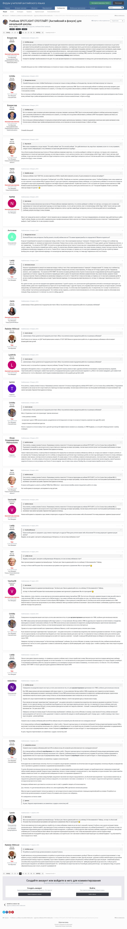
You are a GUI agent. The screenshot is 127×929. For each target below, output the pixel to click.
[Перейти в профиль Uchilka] (5, 22)
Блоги (12, 11)
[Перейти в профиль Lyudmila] (12, 365)
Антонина (12, 230)
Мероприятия (47, 8)
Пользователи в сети (53, 11)
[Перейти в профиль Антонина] (12, 237)
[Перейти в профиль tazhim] (12, 388)
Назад (8, 32)
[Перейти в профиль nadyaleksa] (12, 687)
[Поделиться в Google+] (9, 912)
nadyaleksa (12, 681)
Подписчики (115, 20)
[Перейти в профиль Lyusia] (12, 819)
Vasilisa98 (12, 500)
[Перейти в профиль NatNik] (12, 203)
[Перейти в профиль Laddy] (12, 271)
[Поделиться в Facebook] (6, 912)
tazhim (12, 382)
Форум (5, 11)
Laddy (12, 260)
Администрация (39, 11)
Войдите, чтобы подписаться (101, 20)
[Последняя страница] (42, 32)
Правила (29, 11)
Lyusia (12, 813)
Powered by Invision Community (63, 926)
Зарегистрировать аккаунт (35, 894)
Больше (92, 8)
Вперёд (38, 32)
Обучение (34, 8)
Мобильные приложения (77, 8)
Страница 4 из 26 (50, 32)
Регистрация (118, 3)
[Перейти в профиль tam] (12, 149)
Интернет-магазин (20, 8)
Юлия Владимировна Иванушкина (12, 440)
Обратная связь (63, 922)
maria (12, 169)
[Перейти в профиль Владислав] (12, 48)
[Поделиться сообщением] (122, 38)
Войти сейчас (92, 894)
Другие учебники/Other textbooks (40, 26)
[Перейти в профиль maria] (12, 179)
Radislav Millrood (12, 329)
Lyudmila (12, 355)
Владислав (12, 38)
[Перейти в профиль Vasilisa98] (12, 510)
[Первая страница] (4, 32)
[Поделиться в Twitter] (4, 912)
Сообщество (61, 8)
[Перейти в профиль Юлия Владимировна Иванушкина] (12, 449)
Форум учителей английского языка (24, 3)
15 (122, 20)
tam (12, 139)
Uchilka (15, 26)
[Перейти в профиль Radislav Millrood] (12, 339)
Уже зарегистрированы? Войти (100, 3)
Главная (7, 8)
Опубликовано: (29, 38)
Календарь (20, 11)
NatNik (12, 197)
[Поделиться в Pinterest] (12, 912)
